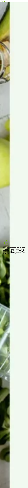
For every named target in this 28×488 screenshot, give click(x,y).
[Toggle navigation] (26, 1)
